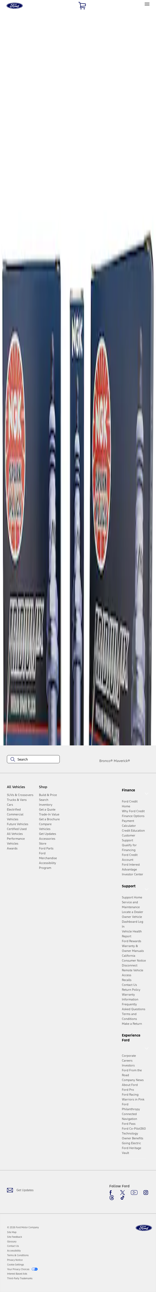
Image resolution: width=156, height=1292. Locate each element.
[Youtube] (134, 1192)
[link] (11, 1232)
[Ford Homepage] (144, 1228)
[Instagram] (145, 1192)
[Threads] (111, 1197)
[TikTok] (122, 1197)
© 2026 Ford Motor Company (23, 1227)
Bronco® (106, 761)
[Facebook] (111, 1192)
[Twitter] (122, 1192)
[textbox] (33, 759)
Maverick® (122, 761)
